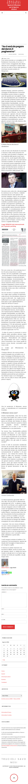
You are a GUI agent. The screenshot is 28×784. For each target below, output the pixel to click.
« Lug (3, 659)
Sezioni (3, 673)
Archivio (3, 679)
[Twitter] (4, 573)
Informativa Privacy (6, 712)
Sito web (3, 619)
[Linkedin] (7, 573)
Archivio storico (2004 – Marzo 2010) (10, 698)
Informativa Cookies (6, 715)
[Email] (9, 573)
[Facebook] (2, 573)
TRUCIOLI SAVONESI (14, 2)
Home (3, 671)
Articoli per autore (5, 676)
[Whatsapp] (11, 573)
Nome (2, 608)
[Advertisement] (14, 29)
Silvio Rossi (21, 54)
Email (2, 614)
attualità (7, 574)
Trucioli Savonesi (13, 54)
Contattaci (4, 682)
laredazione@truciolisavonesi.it (9, 745)
